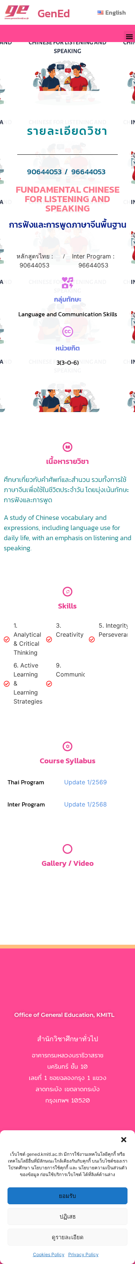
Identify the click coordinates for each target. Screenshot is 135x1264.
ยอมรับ (67, 1195)
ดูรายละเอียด (68, 1237)
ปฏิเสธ (68, 1216)
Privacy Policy (83, 1254)
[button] (124, 1139)
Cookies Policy (48, 1254)
